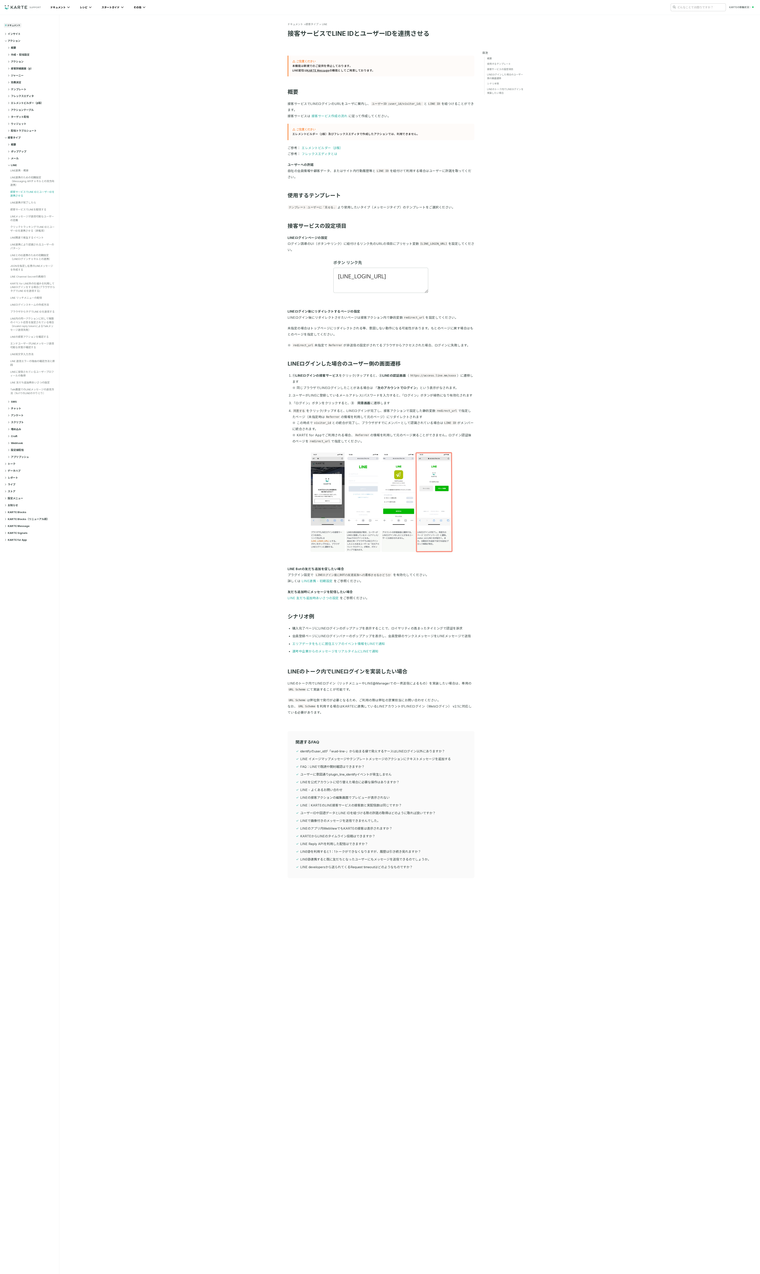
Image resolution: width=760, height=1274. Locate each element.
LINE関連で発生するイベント (27, 237)
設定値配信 (17, 450)
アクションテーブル (22, 109)
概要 (13, 47)
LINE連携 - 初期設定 (317, 581)
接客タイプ (14, 137)
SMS (14, 401)
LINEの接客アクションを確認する (29, 336)
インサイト (14, 33)
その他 (138, 7)
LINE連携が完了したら (23, 202)
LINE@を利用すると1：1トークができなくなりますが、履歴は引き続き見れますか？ (360, 852)
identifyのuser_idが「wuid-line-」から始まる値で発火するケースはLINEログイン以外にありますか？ (372, 751)
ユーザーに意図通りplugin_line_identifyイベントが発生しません (346, 774)
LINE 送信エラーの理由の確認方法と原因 (32, 362)
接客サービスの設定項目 (317, 226)
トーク (11, 463)
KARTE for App (17, 539)
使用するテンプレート (314, 195)
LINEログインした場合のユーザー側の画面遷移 (344, 363)
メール (15, 158)
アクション (14, 40)
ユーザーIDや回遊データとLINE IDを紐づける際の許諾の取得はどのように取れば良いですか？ (368, 813)
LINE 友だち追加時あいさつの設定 (30, 382)
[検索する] (674, 7)
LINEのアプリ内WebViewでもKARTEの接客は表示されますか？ (346, 828)
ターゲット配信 (20, 116)
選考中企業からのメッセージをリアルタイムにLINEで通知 (335, 651)
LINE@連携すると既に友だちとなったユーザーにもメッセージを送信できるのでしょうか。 (365, 859)
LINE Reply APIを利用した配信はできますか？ (334, 844)
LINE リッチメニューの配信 (26, 297)
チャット (16, 408)
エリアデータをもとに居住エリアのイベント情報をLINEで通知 (338, 644)
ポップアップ (18, 151)
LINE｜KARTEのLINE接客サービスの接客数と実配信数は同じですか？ (351, 805)
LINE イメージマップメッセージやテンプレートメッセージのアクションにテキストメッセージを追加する (375, 759)
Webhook (17, 443)
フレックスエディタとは (319, 154)
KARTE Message (18, 526)
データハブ (14, 470)
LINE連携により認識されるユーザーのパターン (32, 246)
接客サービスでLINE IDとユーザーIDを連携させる (32, 193)
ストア (11, 491)
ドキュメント (58, 7)
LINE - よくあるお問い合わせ (321, 790)
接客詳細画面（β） (22, 68)
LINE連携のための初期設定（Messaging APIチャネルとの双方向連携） (32, 181)
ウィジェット (18, 123)
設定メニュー (15, 498)
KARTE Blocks (17, 512)
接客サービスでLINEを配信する (28, 209)
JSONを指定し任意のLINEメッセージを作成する (31, 267)
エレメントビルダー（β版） (27, 103)
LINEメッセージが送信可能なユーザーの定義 (32, 218)
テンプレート (18, 89)
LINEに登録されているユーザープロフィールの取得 (32, 373)
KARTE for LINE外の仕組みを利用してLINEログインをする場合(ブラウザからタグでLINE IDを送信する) (32, 287)
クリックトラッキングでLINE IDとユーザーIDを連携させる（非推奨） (32, 228)
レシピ (84, 7)
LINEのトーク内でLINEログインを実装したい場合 (348, 671)
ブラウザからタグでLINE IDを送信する (32, 311)
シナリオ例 (301, 616)
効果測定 (16, 82)
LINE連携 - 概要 (19, 170)
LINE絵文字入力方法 (21, 354)
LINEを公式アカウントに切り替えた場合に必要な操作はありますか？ (349, 782)
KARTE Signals (18, 532)
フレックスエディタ (22, 96)
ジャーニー (17, 75)
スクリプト (17, 422)
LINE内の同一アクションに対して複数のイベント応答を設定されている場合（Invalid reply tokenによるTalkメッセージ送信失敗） (32, 324)
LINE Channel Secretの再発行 (28, 276)
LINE (14, 165)
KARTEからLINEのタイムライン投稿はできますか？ (337, 836)
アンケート (17, 415)
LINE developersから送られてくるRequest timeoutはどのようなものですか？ (356, 867)
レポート (13, 477)
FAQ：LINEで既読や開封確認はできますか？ (332, 767)
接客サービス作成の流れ (330, 116)
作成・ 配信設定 (20, 54)
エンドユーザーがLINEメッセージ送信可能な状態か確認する (32, 345)
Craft (14, 436)
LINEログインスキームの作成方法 (29, 304)
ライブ (11, 484)
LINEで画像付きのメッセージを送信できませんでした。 (340, 821)
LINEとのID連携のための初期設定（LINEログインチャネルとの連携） (30, 257)
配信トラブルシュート (24, 130)
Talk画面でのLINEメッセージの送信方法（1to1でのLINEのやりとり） (32, 391)
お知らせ (13, 505)
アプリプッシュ (20, 456)
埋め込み (16, 429)
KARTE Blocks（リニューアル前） (28, 519)
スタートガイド (111, 7)
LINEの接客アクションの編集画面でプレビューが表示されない (345, 798)
